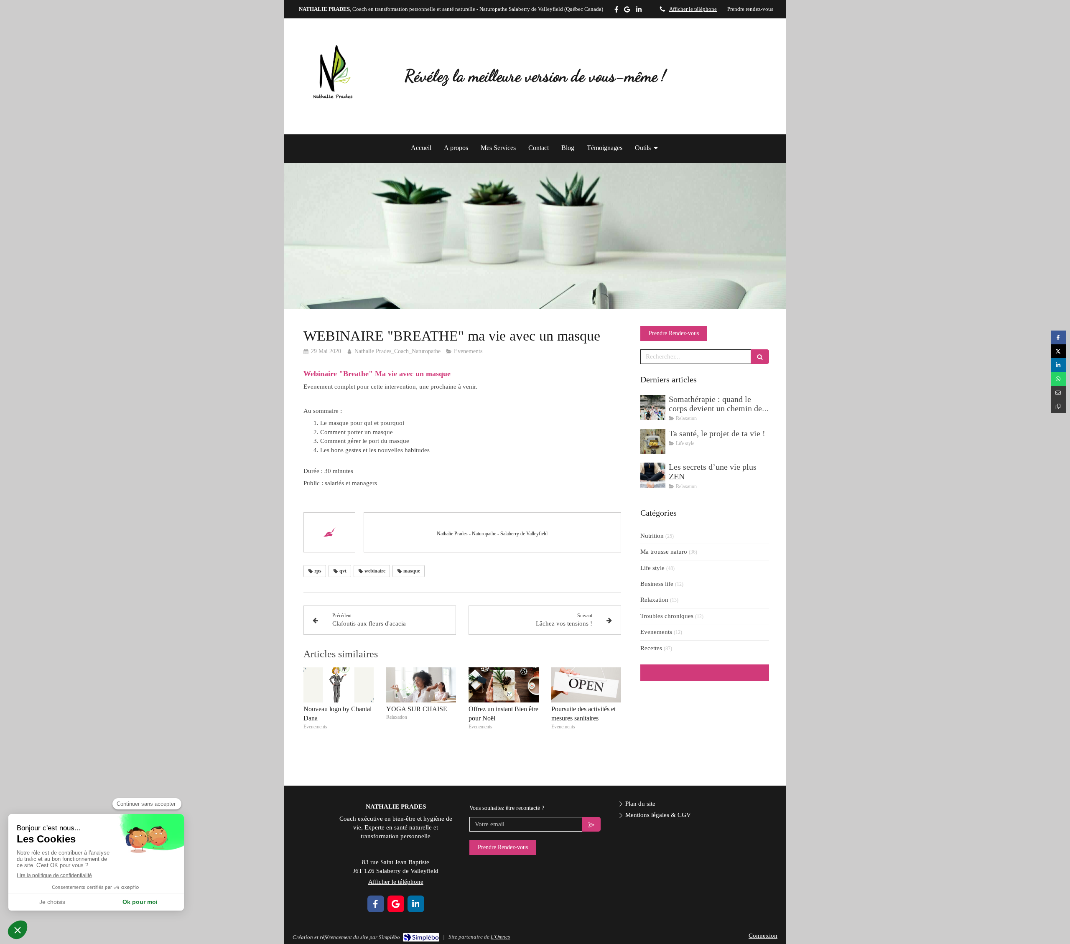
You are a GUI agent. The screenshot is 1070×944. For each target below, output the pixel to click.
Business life (656, 583)
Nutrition (652, 535)
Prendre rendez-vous (750, 9)
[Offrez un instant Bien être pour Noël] (504, 684)
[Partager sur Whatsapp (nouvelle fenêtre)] (1058, 379)
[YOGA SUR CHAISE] (421, 684)
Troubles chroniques (666, 616)
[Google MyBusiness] (627, 11)
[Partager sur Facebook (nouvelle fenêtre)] (1058, 337)
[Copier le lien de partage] (1058, 406)
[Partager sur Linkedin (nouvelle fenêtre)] (1058, 365)
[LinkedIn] (639, 11)
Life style (652, 568)
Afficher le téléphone (693, 9)
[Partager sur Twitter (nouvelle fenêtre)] (1058, 351)
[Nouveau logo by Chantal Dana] (338, 684)
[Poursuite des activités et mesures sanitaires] (586, 684)
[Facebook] (616, 11)
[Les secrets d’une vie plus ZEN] (652, 475)
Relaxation (654, 599)
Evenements (656, 631)
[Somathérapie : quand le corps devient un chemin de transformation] (652, 407)
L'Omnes (500, 937)
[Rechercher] (760, 356)
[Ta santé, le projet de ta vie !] (652, 441)
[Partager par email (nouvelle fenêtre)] (1058, 392)
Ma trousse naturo (663, 551)
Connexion (763, 935)
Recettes (651, 648)
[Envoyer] (591, 824)
